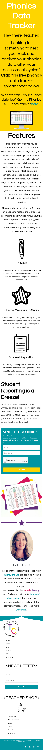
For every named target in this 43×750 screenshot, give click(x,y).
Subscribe (21, 470)
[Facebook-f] (26, 746)
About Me (21, 610)
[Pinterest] (34, 746)
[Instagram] (30, 746)
